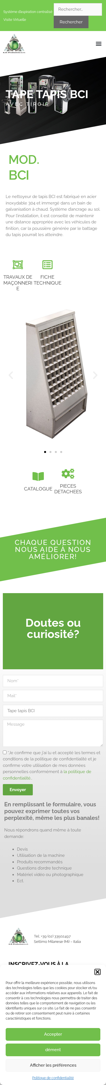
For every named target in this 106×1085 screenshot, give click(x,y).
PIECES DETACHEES (68, 488)
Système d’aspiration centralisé (27, 12)
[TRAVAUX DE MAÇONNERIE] (18, 265)
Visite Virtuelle (14, 20)
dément (53, 1049)
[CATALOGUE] (38, 477)
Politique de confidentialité (53, 1078)
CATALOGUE (38, 489)
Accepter (53, 1034)
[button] (97, 972)
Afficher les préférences (53, 1065)
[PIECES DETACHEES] (68, 474)
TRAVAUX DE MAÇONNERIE (17, 282)
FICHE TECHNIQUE (47, 279)
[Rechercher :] (78, 9)
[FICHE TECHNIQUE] (47, 265)
